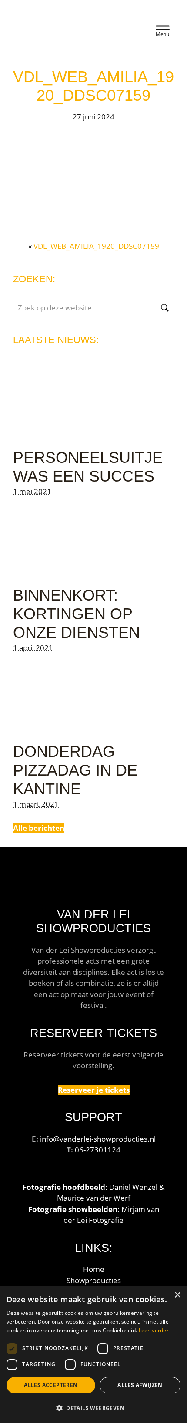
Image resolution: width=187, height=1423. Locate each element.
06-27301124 (97, 1150)
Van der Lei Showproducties (70, 26)
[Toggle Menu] (163, 29)
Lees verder (154, 1330)
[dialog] (93, 1354)
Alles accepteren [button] (50, 1385)
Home (93, 1269)
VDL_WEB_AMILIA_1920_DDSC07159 (96, 246)
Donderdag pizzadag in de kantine (75, 770)
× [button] (177, 1295)
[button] (93, 1408)
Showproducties (94, 1280)
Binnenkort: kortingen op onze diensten (76, 613)
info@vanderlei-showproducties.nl (98, 1139)
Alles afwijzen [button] (140, 1385)
